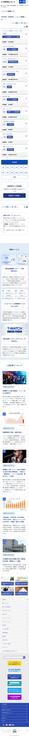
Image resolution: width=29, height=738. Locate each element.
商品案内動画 (5, 632)
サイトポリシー (12, 230)
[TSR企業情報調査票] (14, 697)
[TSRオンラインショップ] (14, 683)
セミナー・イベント (6, 621)
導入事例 (4, 625)
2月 (8, 167)
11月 (21, 172)
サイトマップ (5, 647)
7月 (3, 172)
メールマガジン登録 (6, 643)
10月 (16, 172)
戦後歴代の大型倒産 (14, 195)
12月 (26, 172)
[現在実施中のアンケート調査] (21, 591)
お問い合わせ (5, 639)
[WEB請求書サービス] (7, 581)
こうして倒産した (21, 5)
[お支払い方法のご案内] (21, 581)
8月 (8, 172)
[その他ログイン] (14, 676)
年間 (14, 177)
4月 (17, 167)
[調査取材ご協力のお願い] (7, 591)
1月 (3, 167)
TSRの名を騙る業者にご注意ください (9, 650)
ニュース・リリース (6, 617)
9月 (12, 172)
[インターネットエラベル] (14, 690)
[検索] (24, 657)
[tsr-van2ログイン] (14, 663)
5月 (21, 167)
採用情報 (4, 636)
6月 (26, 167)
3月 (12, 167)
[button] (27, 1)
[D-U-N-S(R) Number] (14, 670)
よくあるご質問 (5, 628)
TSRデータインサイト (6, 610)
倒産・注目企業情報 (11, 5)
